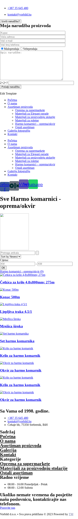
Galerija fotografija (19, 130)
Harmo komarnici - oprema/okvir (22, 271)
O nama (12, 103)
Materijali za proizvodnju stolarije (35, 117)
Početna (12, 100)
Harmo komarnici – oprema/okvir (35, 123)
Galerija (8, 450)
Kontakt (12, 134)
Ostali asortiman (24, 127)
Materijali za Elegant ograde (32, 113)
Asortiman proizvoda (20, 106)
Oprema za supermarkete (30, 110)
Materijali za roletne (27, 120)
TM (71, 514)
